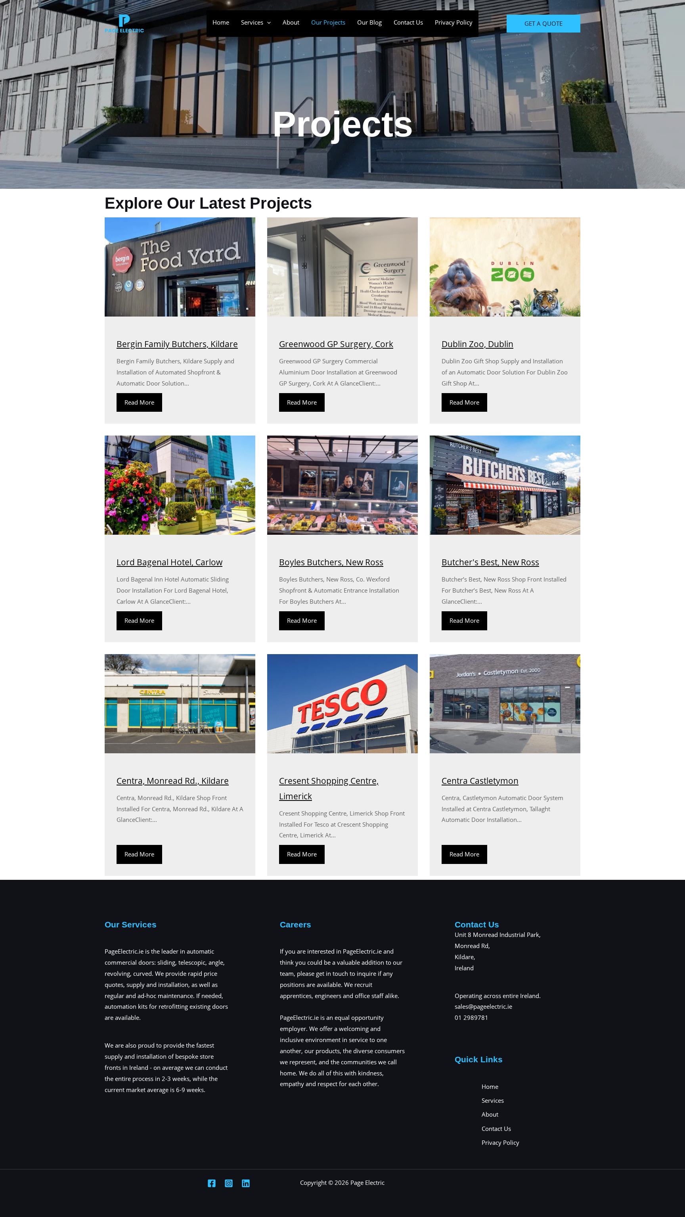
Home (220, 22)
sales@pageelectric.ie (483, 1006)
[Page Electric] (124, 23)
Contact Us (408, 22)
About (291, 22)
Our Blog (369, 22)
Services (252, 22)
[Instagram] (228, 1183)
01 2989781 (471, 1017)
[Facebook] (211, 1183)
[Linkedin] (245, 1183)
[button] (267, 22)
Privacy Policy (454, 22)
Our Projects (328, 22)
